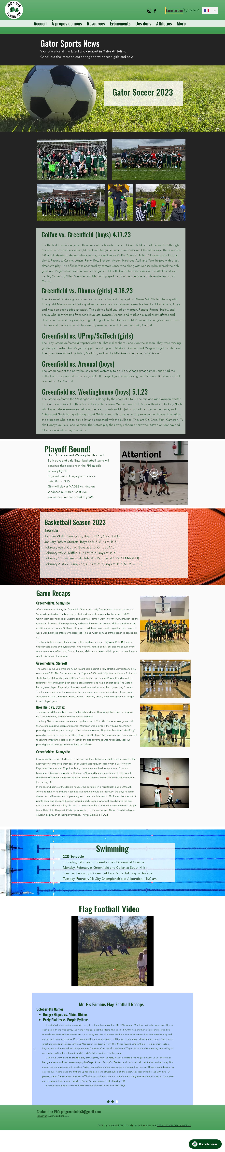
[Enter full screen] (149, 981)
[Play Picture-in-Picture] (143, 981)
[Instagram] (149, 10)
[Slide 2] (112, 1101)
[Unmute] (81, 981)
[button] (190, 10)
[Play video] (154, 473)
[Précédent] (34, 1049)
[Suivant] (191, 1049)
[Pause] (76, 981)
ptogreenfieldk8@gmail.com (81, 1111)
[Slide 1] (108, 1101)
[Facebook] (154, 10)
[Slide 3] (117, 1101)
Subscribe (42, 1116)
